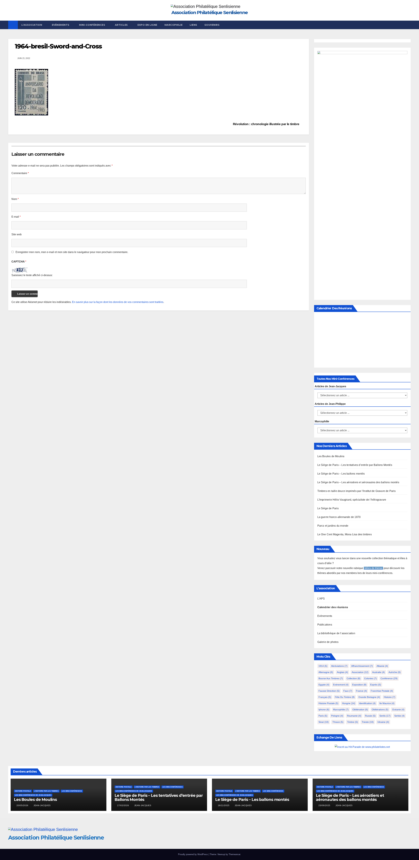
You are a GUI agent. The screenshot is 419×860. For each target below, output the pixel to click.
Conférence (389, 678)
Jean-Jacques (42, 805)
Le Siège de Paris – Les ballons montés (341, 473)
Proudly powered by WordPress (193, 854)
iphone (324, 709)
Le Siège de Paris (328, 508)
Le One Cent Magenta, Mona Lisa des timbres (344, 534)
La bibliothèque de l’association (336, 633)
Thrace (337, 722)
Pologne (337, 715)
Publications (324, 624)
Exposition (359, 684)
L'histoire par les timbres (46, 791)
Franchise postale (382, 691)
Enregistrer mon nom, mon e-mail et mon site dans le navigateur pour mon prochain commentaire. (72, 252)
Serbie (399, 715)
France (361, 691)
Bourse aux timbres (331, 678)
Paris (323, 715)
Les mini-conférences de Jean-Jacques (33, 795)
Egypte (324, 684)
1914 (323, 666)
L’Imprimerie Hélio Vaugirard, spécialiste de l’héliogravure (351, 499)
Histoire (389, 697)
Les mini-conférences (72, 791)
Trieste (368, 722)
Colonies (370, 678)
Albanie (382, 666)
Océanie (398, 709)
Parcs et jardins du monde (332, 525)
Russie (370, 715)
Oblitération (360, 709)
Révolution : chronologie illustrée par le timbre (266, 124)
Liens (193, 24)
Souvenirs (212, 24)
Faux (347, 691)
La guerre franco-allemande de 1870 (339, 517)
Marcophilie (173, 24)
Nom (15, 199)
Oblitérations (380, 709)
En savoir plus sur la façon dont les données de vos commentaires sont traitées (117, 302)
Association (360, 672)
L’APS (321, 598)
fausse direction (329, 691)
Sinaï (324, 722)
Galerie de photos (327, 642)
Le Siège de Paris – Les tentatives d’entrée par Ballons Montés (354, 465)
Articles (122, 24)
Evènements (61, 24)
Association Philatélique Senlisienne (209, 12)
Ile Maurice (386, 703)
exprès (375, 684)
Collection (353, 678)
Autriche (395, 672)
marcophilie (341, 709)
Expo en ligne (147, 24)
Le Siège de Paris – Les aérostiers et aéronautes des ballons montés (358, 482)
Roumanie (354, 715)
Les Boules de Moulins (331, 456)
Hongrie (348, 703)
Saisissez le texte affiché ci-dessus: (32, 275)
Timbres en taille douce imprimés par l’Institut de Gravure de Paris (356, 491)
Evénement (340, 684)
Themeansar (234, 854)
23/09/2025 (325, 805)
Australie (378, 672)
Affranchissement (362, 666)
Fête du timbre (345, 697)
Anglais (342, 672)
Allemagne (326, 672)
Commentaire (20, 173)
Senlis (385, 715)
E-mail (16, 216)
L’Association (32, 24)
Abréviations (339, 666)
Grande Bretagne (369, 697)
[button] (409, 24)
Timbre (352, 722)
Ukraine (383, 722)
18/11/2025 (224, 805)
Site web (16, 234)
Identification (367, 703)
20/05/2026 (23, 805)
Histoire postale (328, 703)
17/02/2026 (123, 805)
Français (325, 697)
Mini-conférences (92, 24)
